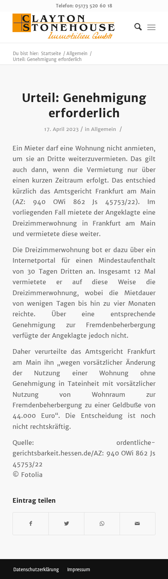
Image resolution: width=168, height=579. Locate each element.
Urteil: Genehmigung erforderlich (84, 105)
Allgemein (103, 129)
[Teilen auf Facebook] (30, 524)
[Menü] (151, 27)
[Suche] (134, 27)
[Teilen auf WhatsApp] (102, 524)
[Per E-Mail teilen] (137, 524)
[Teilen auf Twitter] (66, 524)
